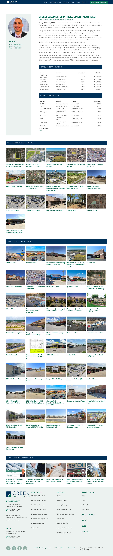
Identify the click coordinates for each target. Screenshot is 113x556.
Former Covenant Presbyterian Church (94, 187)
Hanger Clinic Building (54, 379)
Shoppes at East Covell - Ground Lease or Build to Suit (35, 357)
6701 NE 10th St (92, 210)
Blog (84, 526)
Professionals (88, 515)
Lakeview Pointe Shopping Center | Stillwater (55, 264)
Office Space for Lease (38, 496)
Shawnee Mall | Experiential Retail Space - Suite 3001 (55, 403)
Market (72, 2)
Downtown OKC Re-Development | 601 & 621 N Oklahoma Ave (55, 188)
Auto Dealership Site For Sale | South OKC (75, 187)
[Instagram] (25, 548)
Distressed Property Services (65, 514)
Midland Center (72, 333)
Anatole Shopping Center (15, 333)
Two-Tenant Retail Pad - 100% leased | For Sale (14, 231)
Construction (60, 519)
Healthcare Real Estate (63, 532)
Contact (84, 2)
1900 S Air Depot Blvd (13, 379)
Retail (40, 130)
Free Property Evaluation (99, 2)
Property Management (63, 505)
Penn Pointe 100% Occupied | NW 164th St (34, 426)
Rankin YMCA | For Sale (14, 186)
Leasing (58, 496)
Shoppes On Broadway (14, 287)
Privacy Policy (59, 548)
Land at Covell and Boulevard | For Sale (33, 165)
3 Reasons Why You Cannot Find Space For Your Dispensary (35, 481)
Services (66, 2)
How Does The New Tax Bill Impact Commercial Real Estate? (96, 481)
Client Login (72, 548)
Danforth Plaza (72, 355)
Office (83, 496)
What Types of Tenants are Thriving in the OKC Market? (75, 481)
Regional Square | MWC (54, 210)
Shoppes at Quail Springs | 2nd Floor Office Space (55, 310)
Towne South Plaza (33, 210)
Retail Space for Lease (38, 505)
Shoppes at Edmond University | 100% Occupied (33, 311)
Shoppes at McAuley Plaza (76, 401)
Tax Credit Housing (62, 523)
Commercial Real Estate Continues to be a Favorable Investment (14, 481)
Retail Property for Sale (38, 509)
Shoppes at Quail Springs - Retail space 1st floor (76, 310)
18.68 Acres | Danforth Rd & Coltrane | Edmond (15, 165)
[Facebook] (19, 548)
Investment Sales (61, 500)
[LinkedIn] (8, 548)
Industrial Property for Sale (39, 519)
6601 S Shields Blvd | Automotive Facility (13, 402)
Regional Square (92, 379)
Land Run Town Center (94, 333)
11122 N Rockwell (52, 355)
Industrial (85, 505)
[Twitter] (14, 548)
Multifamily (85, 509)
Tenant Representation (63, 509)
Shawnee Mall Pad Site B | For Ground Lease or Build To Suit (76, 265)
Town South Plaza (12, 210)
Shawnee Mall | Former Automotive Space (95, 426)
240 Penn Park (11, 263)
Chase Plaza (91, 263)
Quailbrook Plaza (72, 287)
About (78, 2)
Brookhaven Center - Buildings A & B (53, 426)
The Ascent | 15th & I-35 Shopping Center (75, 426)
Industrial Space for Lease (39, 514)
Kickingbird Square (53, 287)
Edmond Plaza (11, 309)
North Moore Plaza (12, 355)
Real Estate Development (64, 528)
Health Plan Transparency (42, 548)
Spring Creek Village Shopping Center (94, 310)
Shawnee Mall (31, 263)
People (59, 2)
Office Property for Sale (38, 500)
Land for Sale (35, 528)
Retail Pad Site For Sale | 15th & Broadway (35, 187)
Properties (52, 2)
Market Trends (88, 492)
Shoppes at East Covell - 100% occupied (14, 426)
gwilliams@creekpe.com (16, 44)
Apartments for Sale (37, 523)
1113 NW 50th (71, 210)
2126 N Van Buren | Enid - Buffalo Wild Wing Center (35, 402)
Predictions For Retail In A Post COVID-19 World (55, 480)
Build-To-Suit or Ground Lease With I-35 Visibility (95, 288)
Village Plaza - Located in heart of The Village (35, 334)
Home (45, 2)
